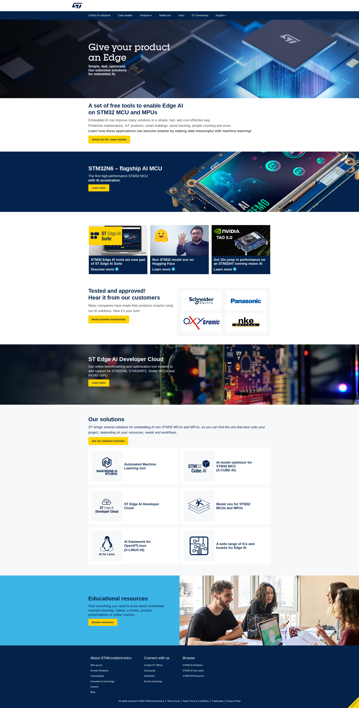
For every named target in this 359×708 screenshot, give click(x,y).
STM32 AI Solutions (192, 665)
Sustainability (97, 676)
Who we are (96, 665)
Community (149, 670)
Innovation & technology (102, 681)
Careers (94, 687)
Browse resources (103, 622)
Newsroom (149, 676)
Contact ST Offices (153, 665)
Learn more (99, 188)
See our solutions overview (108, 441)
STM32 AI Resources (193, 676)
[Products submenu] (151, 15)
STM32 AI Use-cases (193, 670)
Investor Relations (99, 670)
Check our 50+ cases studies (109, 139)
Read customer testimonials (109, 319)
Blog (92, 692)
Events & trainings (153, 681)
